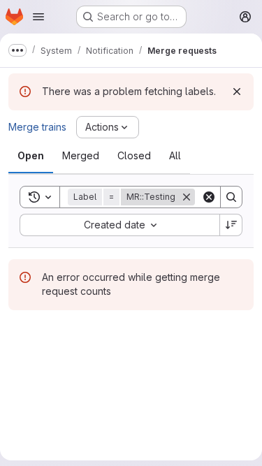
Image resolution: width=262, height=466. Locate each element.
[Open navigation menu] (38, 17)
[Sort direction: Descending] (231, 225)
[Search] (231, 197)
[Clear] (209, 197)
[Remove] (186, 197)
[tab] (30, 155)
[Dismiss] (236, 91)
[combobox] (119, 225)
